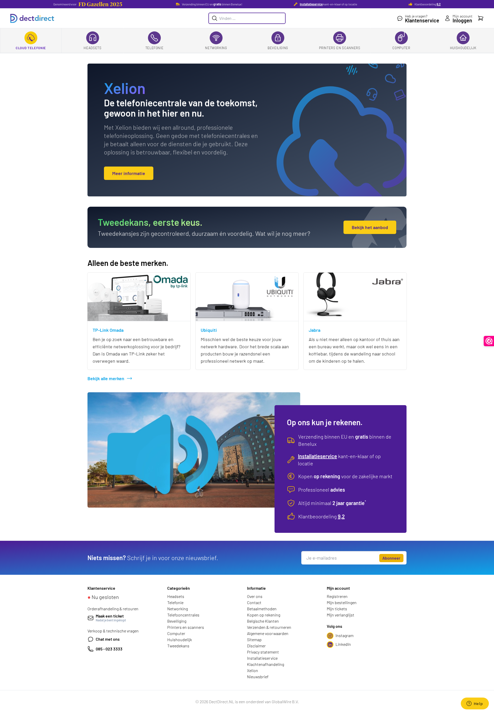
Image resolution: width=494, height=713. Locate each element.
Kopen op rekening (263, 614)
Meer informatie (128, 173)
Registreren (337, 596)
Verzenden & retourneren (269, 627)
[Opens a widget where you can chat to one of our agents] (475, 704)
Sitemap (254, 639)
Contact (254, 602)
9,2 (439, 4)
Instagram (345, 635)
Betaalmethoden (262, 608)
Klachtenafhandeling (265, 664)
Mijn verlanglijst (340, 614)
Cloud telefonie (31, 48)
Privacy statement (263, 651)
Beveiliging (278, 48)
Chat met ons (108, 639)
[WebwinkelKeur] (489, 341)
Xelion (252, 670)
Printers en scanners (339, 48)
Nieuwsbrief (258, 676)
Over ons (254, 596)
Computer (401, 48)
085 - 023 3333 (109, 648)
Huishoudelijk (463, 48)
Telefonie (154, 48)
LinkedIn (343, 644)
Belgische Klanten (263, 621)
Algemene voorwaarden (267, 633)
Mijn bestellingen (342, 602)
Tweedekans (178, 645)
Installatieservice (311, 4)
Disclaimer (256, 645)
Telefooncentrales (183, 614)
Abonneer (391, 557)
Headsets (92, 48)
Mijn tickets (337, 608)
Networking (216, 48)
